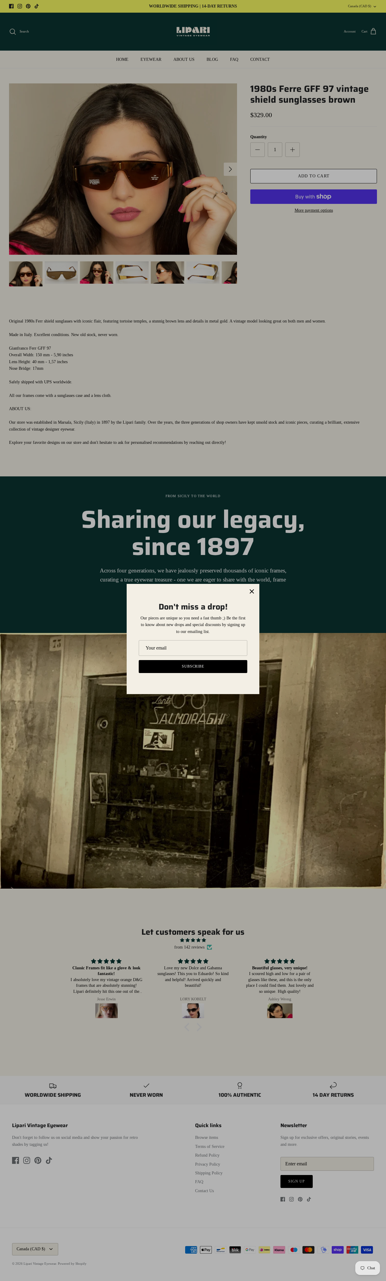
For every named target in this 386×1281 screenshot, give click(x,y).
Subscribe (193, 666)
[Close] (251, 591)
